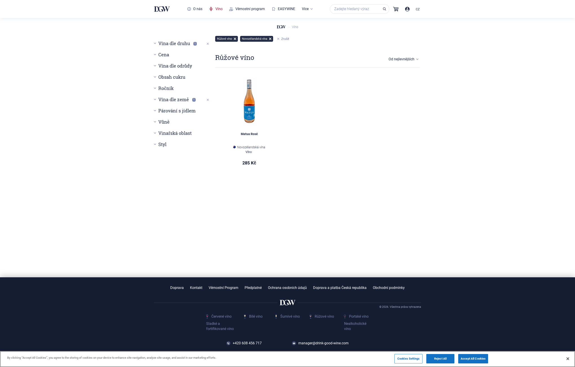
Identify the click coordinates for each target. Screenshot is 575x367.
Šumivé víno (290, 316)
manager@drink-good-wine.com (323, 343)
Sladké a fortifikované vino (220, 326)
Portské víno (359, 316)
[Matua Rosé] (249, 101)
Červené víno (221, 316)
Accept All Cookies (473, 358)
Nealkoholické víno (355, 326)
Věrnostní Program (223, 288)
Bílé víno (256, 316)
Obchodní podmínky (389, 288)
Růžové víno (324, 316)
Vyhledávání (384, 8)
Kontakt (196, 288)
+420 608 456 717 (247, 343)
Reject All (440, 358)
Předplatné (253, 288)
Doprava (177, 288)
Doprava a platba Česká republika (340, 288)
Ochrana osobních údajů (287, 288)
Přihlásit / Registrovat (407, 9)
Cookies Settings (408, 358)
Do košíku (263, 186)
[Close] (568, 359)
